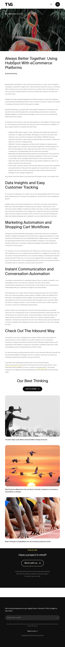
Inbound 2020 (41, 367)
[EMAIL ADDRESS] (32, 617)
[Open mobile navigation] (57, 4)
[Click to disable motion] (50, 4)
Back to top (32, 631)
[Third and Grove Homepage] (9, 4)
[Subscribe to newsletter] (57, 617)
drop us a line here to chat (13, 365)
